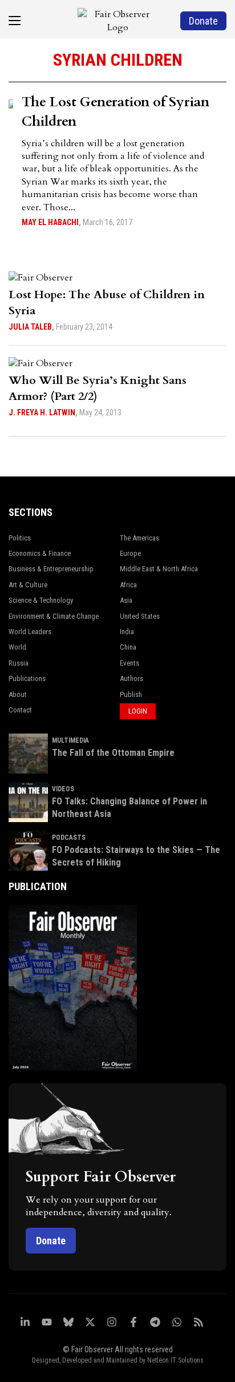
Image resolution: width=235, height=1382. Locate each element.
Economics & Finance (40, 553)
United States (140, 616)
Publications (27, 678)
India (127, 631)
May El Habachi (50, 222)
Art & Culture (28, 584)
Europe (130, 553)
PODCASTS (69, 838)
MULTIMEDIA (70, 740)
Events (129, 663)
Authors (131, 678)
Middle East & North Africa (159, 568)
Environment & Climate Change (54, 616)
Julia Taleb (30, 326)
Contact (20, 710)
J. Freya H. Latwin (42, 412)
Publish (131, 694)
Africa (128, 584)
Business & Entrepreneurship (51, 568)
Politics (20, 538)
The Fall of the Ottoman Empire (113, 752)
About (18, 694)
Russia (19, 663)
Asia (126, 600)
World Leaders (30, 631)
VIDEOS (63, 789)
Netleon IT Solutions (175, 1360)
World (17, 647)
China (128, 647)
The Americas (139, 538)
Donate (51, 1241)
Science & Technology (41, 600)
